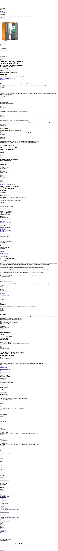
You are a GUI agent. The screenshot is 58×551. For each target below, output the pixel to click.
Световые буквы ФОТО (5, 453)
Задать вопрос (2, 485)
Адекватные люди (5, 540)
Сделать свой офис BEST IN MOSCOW (3, 367)
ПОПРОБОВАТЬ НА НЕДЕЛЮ (5, 369)
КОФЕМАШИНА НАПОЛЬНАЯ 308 (3, 230)
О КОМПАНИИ (2, 12)
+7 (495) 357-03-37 (3, 48)
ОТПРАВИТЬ (2, 518)
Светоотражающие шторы (14, 453)
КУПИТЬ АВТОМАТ (3, 78)
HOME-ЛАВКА (2, 249)
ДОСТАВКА (8, 538)
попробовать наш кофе (2, 286)
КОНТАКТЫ (12, 538)
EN (2, 11)
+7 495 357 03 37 (2, 495)
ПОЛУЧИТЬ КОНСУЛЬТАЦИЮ (5, 184)
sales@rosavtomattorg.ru (3, 497)
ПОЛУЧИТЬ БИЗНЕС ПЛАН (5, 253)
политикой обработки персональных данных (12, 509)
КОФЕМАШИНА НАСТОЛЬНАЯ (3, 222)
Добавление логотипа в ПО (5, 408)
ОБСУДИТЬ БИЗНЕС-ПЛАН (3, 384)
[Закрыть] (0, 519)
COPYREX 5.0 (2, 214)
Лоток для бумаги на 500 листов (25, 433)
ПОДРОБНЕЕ (2, 86)
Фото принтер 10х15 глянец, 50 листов (12, 433)
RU (0, 11)
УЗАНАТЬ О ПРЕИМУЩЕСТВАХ (5, 342)
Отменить (1, 490)
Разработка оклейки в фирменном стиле (17, 408)
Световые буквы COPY (34, 433)
